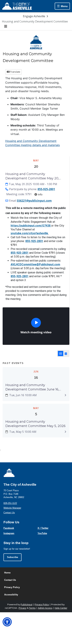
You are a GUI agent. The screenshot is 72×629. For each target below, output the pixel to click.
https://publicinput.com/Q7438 (31, 225)
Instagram (8, 533)
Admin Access (45, 607)
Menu (64, 6)
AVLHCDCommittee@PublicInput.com (35, 264)
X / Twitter (43, 528)
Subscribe (12, 557)
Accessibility (11, 594)
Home (7, 572)
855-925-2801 (46, 189)
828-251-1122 (10, 503)
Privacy (22, 607)
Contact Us (9, 512)
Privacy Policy (12, 587)
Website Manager (12, 508)
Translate (15, 71)
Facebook (8, 528)
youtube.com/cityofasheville (29, 233)
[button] (7, 622)
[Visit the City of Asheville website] (17, 6)
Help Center (61, 607)
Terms (32, 607)
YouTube (42, 533)
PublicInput (26, 604)
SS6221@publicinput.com (34, 201)
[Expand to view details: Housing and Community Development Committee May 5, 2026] (65, 431)
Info (39, 194)
